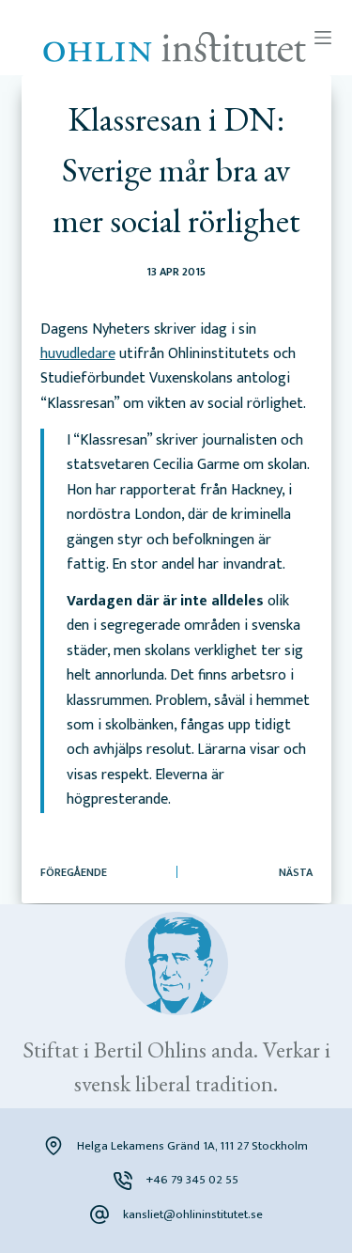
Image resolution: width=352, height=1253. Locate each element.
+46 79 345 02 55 (192, 1179)
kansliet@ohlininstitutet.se (193, 1214)
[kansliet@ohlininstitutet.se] (99, 1214)
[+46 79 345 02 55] (123, 1180)
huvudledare (77, 354)
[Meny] (322, 37)
